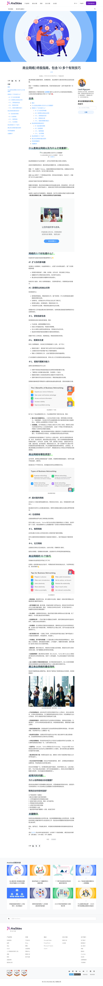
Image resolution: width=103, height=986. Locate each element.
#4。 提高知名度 (13, 105)
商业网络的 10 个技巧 (13, 125)
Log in (81, 3)
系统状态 (85, 974)
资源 (41, 3)
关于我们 (83, 940)
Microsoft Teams (48, 946)
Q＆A (8, 948)
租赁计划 (64, 940)
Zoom (45, 948)
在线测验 (9, 940)
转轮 (8, 957)
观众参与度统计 (20, 9)
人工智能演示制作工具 (12, 951)
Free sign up (91, 3)
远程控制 (9, 959)
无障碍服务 (84, 959)
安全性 (82, 957)
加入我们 (83, 946)
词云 (8, 946)
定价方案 (47, 3)
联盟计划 (27, 954)
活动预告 (27, 948)
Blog (26, 943)
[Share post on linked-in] (12, 81)
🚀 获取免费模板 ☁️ (51, 241)
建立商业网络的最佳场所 (14, 127)
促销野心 (52, 156)
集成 (45, 937)
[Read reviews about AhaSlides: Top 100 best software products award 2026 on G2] (9, 973)
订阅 (86, 112)
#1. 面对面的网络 (14, 113)
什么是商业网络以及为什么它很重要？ (16, 90)
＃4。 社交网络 (13, 122)
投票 (8, 943)
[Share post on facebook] (19, 81)
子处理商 (83, 962)
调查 (8, 954)
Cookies (83, 954)
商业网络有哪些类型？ (14, 110)
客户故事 (27, 957)
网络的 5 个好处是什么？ (14, 94)
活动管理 (53, 839)
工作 (51, 72)
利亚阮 (41, 76)
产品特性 (27, 3)
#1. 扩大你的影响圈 (14, 97)
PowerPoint (47, 943)
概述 (9, 87)
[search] (95, 8)
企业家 (59, 708)
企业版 (55, 3)
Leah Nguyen (84, 89)
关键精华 (10, 133)
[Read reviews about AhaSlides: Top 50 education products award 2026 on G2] (17, 973)
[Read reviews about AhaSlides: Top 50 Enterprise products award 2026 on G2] (24, 973)
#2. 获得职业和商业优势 (15, 100)
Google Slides (48, 940)
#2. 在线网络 (12, 116)
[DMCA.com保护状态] (75, 974)
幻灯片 (33, 832)
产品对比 (27, 940)
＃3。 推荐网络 (13, 119)
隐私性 (82, 951)
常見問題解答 (11, 130)
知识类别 (10, 9)
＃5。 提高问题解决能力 (15, 108)
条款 (82, 948)
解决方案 (34, 3)
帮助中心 (27, 951)
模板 (26, 946)
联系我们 (83, 943)
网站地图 (92, 974)
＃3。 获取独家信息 (14, 102)
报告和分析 (10, 962)
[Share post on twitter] (15, 81)
